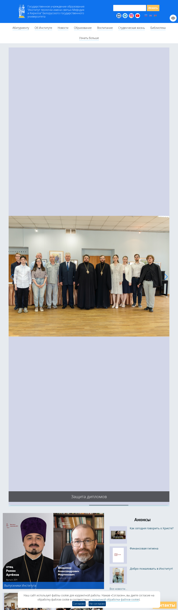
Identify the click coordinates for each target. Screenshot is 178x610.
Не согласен (97, 604)
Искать (153, 7)
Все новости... (118, 589)
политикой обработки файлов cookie (115, 599)
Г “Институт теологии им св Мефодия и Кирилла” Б (56, 11)
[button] (12, 277)
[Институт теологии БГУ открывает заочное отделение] (89, 504)
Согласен (79, 604)
